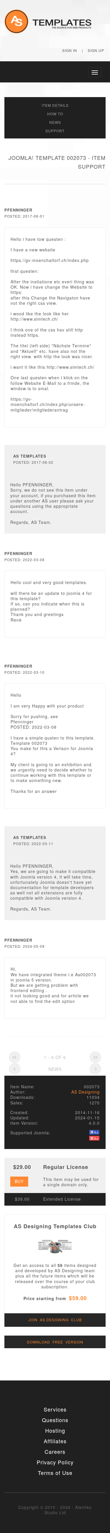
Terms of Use (55, 1472)
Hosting (55, 1430)
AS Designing (85, 1092)
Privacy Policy (55, 1462)
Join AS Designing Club (55, 1319)
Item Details (55, 105)
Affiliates (55, 1441)
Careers (55, 1451)
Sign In (69, 50)
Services (55, 1409)
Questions (55, 1420)
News (55, 122)
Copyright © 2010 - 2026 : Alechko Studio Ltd (55, 1509)
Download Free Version (55, 1341)
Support (55, 130)
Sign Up (96, 50)
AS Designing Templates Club (55, 1226)
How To (55, 113)
